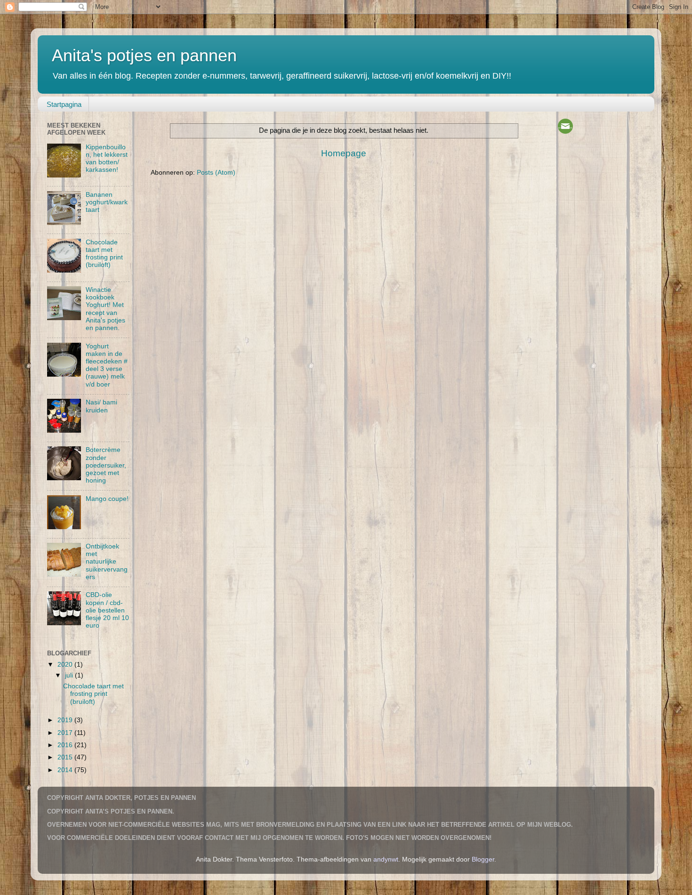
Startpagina (64, 104)
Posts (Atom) (216, 172)
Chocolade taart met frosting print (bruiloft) (104, 254)
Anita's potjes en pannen (144, 55)
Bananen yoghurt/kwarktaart (107, 202)
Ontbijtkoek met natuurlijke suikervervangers (107, 562)
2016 (65, 745)
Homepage (343, 153)
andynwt (385, 859)
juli (70, 675)
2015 (65, 757)
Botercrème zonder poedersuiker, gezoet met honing (106, 465)
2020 (65, 664)
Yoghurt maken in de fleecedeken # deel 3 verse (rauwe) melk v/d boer (107, 365)
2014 (65, 770)
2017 (65, 732)
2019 (65, 720)
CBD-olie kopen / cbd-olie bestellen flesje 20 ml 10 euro (107, 610)
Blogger (483, 859)
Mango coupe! (107, 498)
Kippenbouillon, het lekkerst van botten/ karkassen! (107, 159)
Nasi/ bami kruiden (101, 406)
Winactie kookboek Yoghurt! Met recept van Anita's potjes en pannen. (105, 308)
